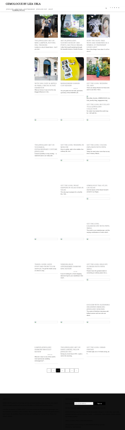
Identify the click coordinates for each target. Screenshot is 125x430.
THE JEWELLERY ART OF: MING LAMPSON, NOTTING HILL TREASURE (45, 43)
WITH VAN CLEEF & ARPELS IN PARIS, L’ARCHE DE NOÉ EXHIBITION (46, 85)
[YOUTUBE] (118, 7)
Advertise (89, 420)
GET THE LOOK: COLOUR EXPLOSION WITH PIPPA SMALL (97, 147)
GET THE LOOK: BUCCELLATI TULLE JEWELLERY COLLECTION (98, 106)
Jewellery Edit (41, 9)
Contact (72, 420)
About (67, 420)
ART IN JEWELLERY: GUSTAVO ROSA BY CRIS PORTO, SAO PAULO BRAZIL (72, 43)
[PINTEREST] (114, 7)
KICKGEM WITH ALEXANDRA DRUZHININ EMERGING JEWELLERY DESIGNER (98, 307)
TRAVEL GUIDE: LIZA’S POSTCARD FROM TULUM (45, 265)
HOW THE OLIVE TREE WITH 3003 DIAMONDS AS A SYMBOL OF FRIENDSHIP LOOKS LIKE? (98, 44)
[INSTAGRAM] (112, 7)
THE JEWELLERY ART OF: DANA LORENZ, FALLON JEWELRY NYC (71, 349)
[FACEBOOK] (110, 7)
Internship (83, 420)
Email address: (69, 403)
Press (77, 420)
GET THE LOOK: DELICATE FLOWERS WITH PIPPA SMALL (97, 266)
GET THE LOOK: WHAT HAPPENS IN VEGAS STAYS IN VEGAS (72, 187)
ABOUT (50, 9)
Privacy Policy (70, 424)
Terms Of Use (79, 424)
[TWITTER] (116, 7)
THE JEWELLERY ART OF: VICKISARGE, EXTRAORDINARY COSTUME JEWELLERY (46, 148)
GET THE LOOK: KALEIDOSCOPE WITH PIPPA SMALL (98, 226)
